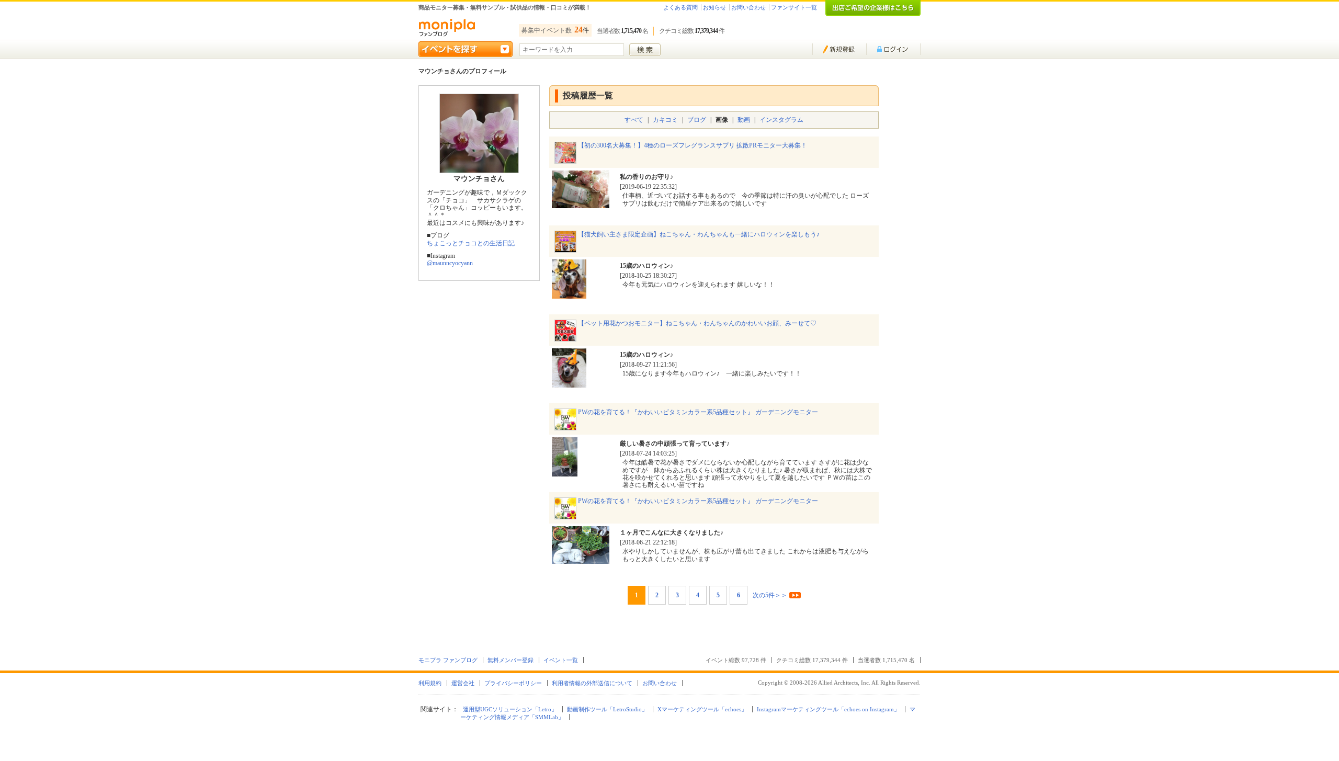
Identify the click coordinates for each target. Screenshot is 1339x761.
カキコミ (665, 119)
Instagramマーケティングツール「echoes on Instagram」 (828, 709)
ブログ (696, 119)
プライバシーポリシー (513, 683)
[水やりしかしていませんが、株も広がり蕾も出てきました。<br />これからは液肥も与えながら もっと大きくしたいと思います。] (580, 559)
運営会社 (462, 683)
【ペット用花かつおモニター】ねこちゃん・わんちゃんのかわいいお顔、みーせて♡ (697, 323)
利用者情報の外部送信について (592, 683)
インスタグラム (781, 119)
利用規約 (429, 683)
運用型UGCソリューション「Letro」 (510, 709)
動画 (743, 119)
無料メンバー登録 (510, 660)
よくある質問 (680, 7)
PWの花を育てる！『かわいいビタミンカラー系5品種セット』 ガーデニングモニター (698, 412)
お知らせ (714, 7)
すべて (634, 119)
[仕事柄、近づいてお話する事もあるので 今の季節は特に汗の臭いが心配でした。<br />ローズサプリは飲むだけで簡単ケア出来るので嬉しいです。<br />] (580, 204)
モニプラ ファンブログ (448, 660)
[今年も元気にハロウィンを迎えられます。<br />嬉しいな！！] (569, 294)
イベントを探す (465, 49)
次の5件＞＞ (770, 595)
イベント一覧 (560, 660)
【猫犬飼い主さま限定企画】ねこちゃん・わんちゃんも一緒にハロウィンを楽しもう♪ (699, 234)
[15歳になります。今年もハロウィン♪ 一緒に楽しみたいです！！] (569, 383)
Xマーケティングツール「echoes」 (702, 709)
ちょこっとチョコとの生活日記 (471, 243)
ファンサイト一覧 (794, 7)
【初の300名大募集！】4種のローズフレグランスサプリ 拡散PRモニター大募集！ (692, 145)
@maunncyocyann (450, 263)
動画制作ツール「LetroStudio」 (607, 709)
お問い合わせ (748, 7)
